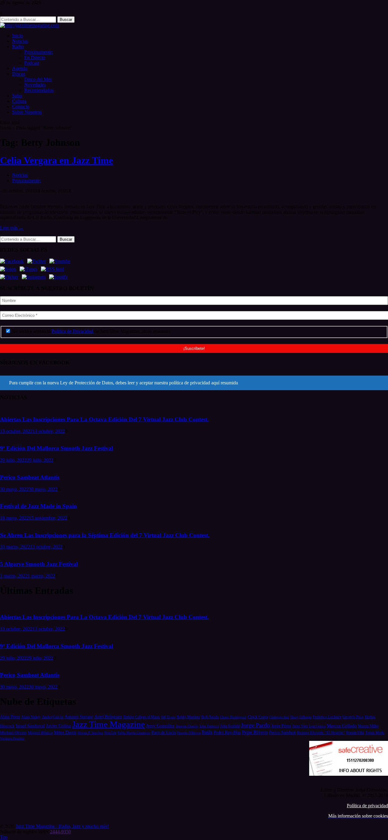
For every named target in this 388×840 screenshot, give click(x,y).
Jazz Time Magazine (108, 724)
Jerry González (160, 725)
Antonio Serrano (79, 716)
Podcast (31, 62)
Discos (18, 73)
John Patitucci (209, 726)
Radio (18, 46)
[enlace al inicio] (29, 25)
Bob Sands (210, 717)
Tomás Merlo (374, 733)
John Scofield (230, 726)
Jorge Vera (300, 726)
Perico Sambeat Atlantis (29, 477)
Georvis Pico (353, 717)
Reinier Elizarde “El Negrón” (321, 732)
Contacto (20, 106)
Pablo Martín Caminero (134, 733)
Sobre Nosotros (27, 112)
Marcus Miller (368, 726)
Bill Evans (168, 717)
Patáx (207, 732)
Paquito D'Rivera (189, 733)
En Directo (34, 57)
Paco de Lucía (164, 732)
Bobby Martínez (188, 717)
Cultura (19, 101)
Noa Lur (110, 733)
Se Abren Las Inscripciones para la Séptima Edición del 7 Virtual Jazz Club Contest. (104, 535)
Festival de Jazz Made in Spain (38, 506)
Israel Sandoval (30, 725)
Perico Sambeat (282, 732)
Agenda (19, 68)
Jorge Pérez (281, 726)
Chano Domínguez (233, 717)
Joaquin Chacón (187, 726)
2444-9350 (60, 831)
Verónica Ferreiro (12, 738)
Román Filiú (355, 733)
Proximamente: (38, 52)
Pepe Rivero (255, 732)
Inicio (17, 35)
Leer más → (12, 227)
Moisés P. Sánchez (90, 733)
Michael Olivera (13, 732)
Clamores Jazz (279, 717)
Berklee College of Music (141, 717)
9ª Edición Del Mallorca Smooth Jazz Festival (56, 448)
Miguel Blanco (40, 733)
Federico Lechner (327, 717)
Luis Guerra (317, 726)
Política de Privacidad (73, 331)
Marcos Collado (342, 725)
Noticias (20, 41)
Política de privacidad (367, 805)
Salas (17, 95)
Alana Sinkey (31, 717)
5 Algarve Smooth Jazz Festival (39, 564)
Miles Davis (65, 732)
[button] (194, 383)
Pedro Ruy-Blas (227, 732)
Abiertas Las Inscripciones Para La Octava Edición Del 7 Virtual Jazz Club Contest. (104, 419)
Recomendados (39, 90)
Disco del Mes (38, 79)
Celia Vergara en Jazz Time (56, 160)
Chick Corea (258, 717)
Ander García (52, 717)
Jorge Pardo (255, 725)
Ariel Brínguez (108, 716)
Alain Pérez (10, 716)
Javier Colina (58, 725)
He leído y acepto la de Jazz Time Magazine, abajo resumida (90, 331)
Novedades (35, 84)
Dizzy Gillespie (301, 717)
